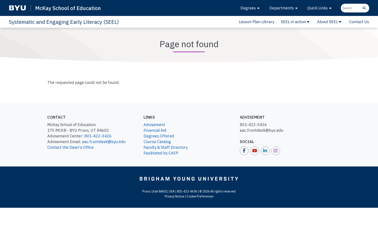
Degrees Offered (159, 135)
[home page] (189, 178)
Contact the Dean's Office (70, 147)
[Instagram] (275, 150)
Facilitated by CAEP (161, 153)
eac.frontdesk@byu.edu (104, 141)
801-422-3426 (98, 135)
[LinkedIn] (265, 150)
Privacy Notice (174, 196)
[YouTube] (254, 150)
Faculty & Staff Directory (166, 147)
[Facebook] (244, 150)
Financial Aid (155, 130)
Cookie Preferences (200, 196)
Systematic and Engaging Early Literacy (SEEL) (64, 21)
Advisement (154, 124)
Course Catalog (157, 141)
